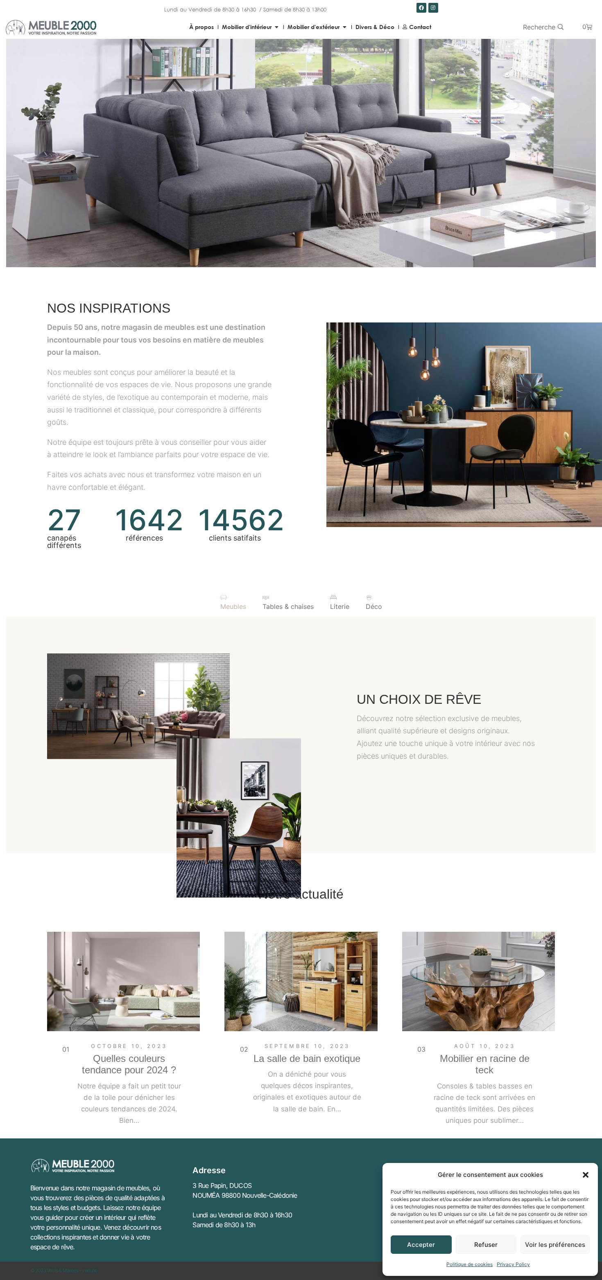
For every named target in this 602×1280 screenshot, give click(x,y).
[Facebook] (421, 8)
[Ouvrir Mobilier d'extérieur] (344, 27)
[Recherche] (543, 27)
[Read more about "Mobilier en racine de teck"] (478, 981)
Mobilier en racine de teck (485, 1064)
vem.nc (89, 1270)
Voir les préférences (555, 1244)
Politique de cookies (469, 1264)
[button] (586, 1175)
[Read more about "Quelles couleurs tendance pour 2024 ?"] (123, 981)
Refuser (486, 1244)
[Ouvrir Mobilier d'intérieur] (276, 27)
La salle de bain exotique (306, 1058)
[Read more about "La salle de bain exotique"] (300, 981)
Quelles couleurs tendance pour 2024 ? (129, 1064)
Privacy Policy (513, 1264)
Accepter (421, 1244)
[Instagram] (433, 8)
